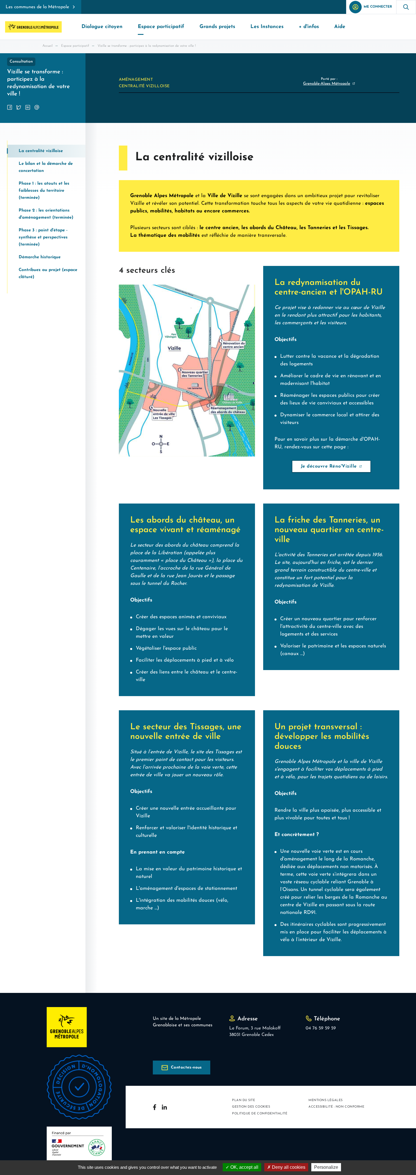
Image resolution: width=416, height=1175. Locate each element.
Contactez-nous (186, 1067)
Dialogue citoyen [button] (102, 26)
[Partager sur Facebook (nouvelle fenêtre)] (9, 107)
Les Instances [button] (267, 26)
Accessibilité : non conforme (336, 1106)
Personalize (326, 1167)
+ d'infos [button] (309, 26)
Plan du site (243, 1100)
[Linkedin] (164, 1107)
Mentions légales (325, 1100)
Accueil (47, 46)
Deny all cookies (288, 1167)
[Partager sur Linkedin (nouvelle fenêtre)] (27, 107)
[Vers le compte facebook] (154, 1107)
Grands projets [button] (217, 26)
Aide (339, 26)
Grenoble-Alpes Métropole (326, 84)
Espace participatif (75, 46)
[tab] (46, 151)
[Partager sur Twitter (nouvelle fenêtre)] (18, 107)
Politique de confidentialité (259, 1113)
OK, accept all (243, 1167)
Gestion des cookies (251, 1106)
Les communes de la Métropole (37, 7)
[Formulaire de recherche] (406, 7)
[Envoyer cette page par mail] (36, 107)
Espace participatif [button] (161, 26)
